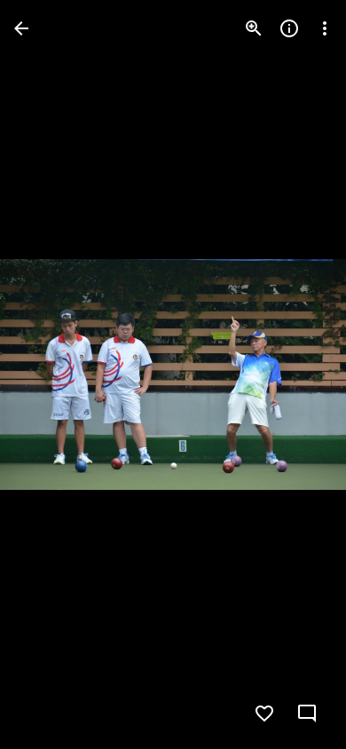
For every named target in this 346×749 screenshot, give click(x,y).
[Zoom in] (253, 28)
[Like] (264, 713)
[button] (50, 374)
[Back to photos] (21, 28)
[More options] (324, 28)
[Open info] (289, 28)
